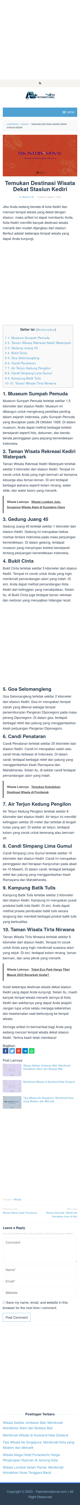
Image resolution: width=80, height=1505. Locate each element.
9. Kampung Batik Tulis (23, 378)
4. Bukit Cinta (16, 352)
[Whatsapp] (31, 1051)
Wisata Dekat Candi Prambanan (20, 1210)
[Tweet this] (12, 1051)
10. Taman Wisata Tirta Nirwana (30, 383)
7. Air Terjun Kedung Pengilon (28, 368)
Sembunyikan (46, 329)
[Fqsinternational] (40, 95)
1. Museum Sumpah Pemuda (27, 337)
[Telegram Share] (25, 1051)
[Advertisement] (40, 39)
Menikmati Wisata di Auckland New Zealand (49, 1082)
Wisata (17, 1199)
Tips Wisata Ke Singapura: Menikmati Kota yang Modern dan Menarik (48, 1099)
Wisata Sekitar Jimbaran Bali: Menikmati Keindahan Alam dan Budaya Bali (47, 1067)
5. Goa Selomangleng (22, 357)
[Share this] (5, 1051)
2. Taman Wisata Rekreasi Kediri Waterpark (38, 342)
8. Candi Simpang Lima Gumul (28, 373)
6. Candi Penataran (20, 363)
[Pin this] (18, 1051)
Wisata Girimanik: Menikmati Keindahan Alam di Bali (61, 1212)
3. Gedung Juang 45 (21, 347)
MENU (70, 112)
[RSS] (40, 83)
